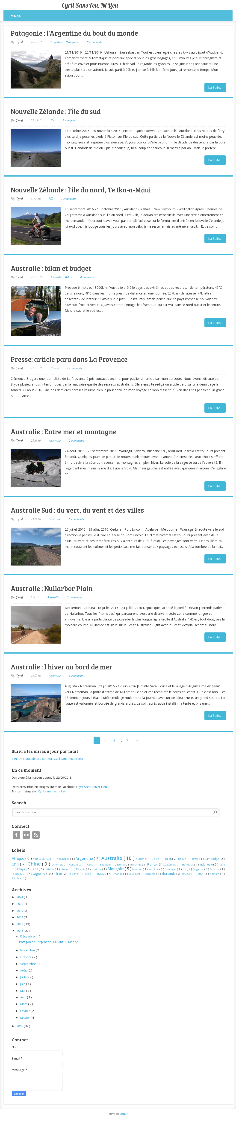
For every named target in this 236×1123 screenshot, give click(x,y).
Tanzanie (150, 873)
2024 (20, 897)
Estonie (121, 864)
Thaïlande (169, 874)
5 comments (76, 519)
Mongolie (116, 868)
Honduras (188, 864)
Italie (222, 864)
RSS (36, 835)
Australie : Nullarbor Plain (52, 588)
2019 (20, 911)
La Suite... (215, 87)
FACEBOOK (16, 835)
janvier (25, 1017)
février (25, 1011)
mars (24, 1004)
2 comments (68, 198)
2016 (20, 931)
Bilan (68, 277)
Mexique (96, 869)
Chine (35, 863)
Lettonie (50, 869)
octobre (26, 957)
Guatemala (170, 864)
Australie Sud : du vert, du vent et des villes (77, 509)
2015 (20, 1026)
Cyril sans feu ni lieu (52, 791)
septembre (28, 964)
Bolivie (182, 858)
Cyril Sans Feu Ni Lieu (92, 787)
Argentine (57, 42)
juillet (24, 977)
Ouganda (198, 869)
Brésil (195, 858)
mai (23, 991)
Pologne (73, 873)
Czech (91, 864)
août (23, 970)
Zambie (17, 878)
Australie (56, 277)
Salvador (134, 873)
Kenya (21, 869)
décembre (27, 936)
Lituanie (65, 869)
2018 (20, 917)
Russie (102, 874)
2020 (20, 904)
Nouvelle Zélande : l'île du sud (56, 111)
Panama (215, 869)
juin (23, 984)
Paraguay (17, 873)
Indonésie (206, 864)
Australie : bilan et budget (51, 268)
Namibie (153, 869)
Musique (137, 869)
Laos (35, 869)
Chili (16, 864)
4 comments (87, 277)
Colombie (57, 864)
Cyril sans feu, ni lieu (90, 5)
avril (23, 997)
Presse (54, 368)
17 (126, 740)
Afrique (18, 858)
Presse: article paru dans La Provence (69, 359)
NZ (52, 120)
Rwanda (118, 873)
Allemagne (63, 858)
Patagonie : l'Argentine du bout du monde (74, 32)
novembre (28, 950)
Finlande (136, 864)
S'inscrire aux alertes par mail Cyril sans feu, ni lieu (47, 759)
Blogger (123, 1113)
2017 (20, 924)
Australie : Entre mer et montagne (63, 431)
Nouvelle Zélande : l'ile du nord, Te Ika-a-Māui (81, 189)
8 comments (94, 42)
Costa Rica (75, 864)
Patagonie (72, 42)
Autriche (141, 858)
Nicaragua (171, 869)
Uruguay (187, 873)
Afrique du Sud (42, 858)
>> (137, 740)
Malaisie (81, 869)
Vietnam (214, 873)
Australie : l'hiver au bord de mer (61, 666)
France (152, 864)
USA (201, 873)
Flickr (26, 835)
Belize (156, 858)
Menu (16, 15)
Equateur (106, 864)
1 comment (69, 120)
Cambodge (212, 858)
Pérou (58, 873)
